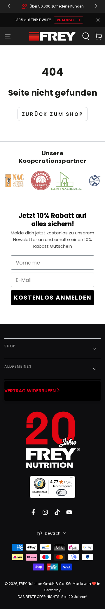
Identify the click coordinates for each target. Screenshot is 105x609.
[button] (85, 36)
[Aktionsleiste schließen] (98, 20)
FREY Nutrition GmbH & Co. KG (45, 583)
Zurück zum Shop (52, 114)
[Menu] (7, 36)
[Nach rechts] (96, 6)
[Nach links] (9, 6)
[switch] (61, 492)
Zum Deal (66, 20)
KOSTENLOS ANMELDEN (53, 297)
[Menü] (71, 479)
